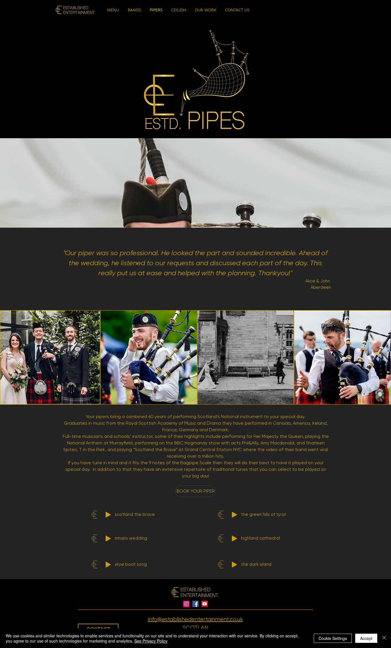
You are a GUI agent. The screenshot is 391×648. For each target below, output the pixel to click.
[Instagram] (186, 604)
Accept (366, 638)
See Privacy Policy (150, 641)
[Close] (384, 638)
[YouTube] (205, 604)
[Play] (108, 515)
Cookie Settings (333, 638)
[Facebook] (195, 604)
